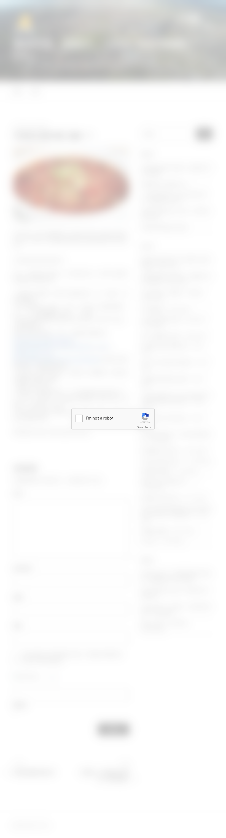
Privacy (139, 427)
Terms (148, 427)
